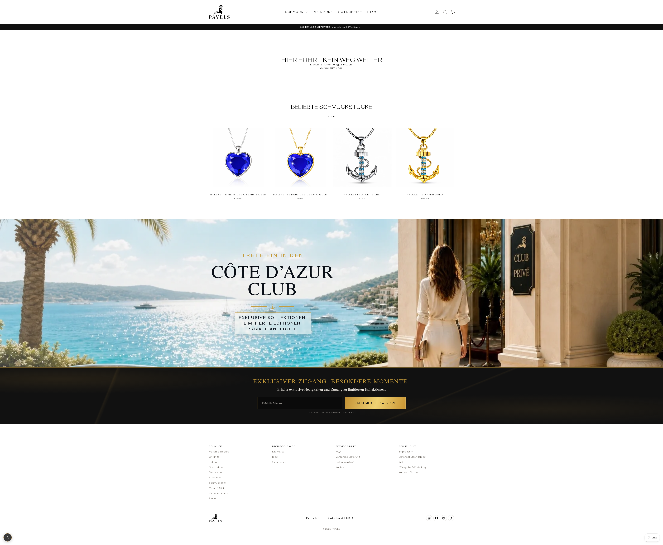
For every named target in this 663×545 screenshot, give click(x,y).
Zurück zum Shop (331, 67)
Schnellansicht (238, 187)
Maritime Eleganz (219, 451)
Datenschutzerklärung (412, 456)
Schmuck (295, 12)
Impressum (406, 451)
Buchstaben (216, 472)
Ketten (213, 462)
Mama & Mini (216, 488)
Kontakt (340, 467)
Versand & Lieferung (348, 456)
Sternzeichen (217, 467)
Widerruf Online (408, 472)
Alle (331, 116)
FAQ (338, 451)
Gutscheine (350, 12)
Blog (372, 12)
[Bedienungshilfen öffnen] (7, 537)
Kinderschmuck (218, 493)
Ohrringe (214, 456)
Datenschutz (347, 412)
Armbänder (216, 477)
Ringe (212, 498)
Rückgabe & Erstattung (412, 467)
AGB (401, 462)
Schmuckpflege (345, 462)
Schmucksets (217, 482)
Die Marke (323, 12)
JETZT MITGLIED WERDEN (375, 403)
